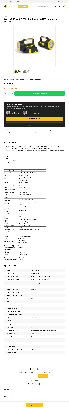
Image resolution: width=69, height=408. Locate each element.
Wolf (6, 16)
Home (5, 12)
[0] (63, 6)
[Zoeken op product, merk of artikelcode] (50, 6)
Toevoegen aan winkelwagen (39, 93)
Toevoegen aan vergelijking (13, 98)
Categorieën (22, 6)
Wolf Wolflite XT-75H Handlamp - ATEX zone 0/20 (20, 12)
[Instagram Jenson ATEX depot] (32, 384)
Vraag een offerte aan (34, 118)
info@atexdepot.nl (10, 125)
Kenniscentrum (61, 1)
